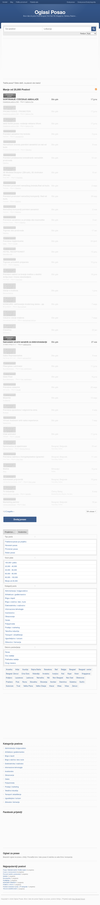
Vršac (67, 686)
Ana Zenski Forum (78, 899)
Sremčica (63, 682)
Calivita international (9, 505)
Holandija (36, 673)
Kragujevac (86, 673)
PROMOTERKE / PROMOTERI (17, 111)
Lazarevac (19, 677)
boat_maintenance (26, 369)
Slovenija (43, 682)
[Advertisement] (50, 59)
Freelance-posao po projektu (15, 541)
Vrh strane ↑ (91, 511)
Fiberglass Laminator (12, 366)
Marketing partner (11, 502)
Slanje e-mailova (10, 290)
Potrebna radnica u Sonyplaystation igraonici (23, 456)
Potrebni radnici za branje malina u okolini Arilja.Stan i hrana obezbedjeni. (22, 275)
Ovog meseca (10, 663)
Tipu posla (9, 536)
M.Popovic (6, 332)
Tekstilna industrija (12, 631)
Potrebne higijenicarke (13, 241)
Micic (4, 471)
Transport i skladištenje (14, 634)
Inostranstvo (9, 612)
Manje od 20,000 (11, 581)
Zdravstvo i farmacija (13, 642)
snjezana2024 (19, 136)
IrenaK (15, 244)
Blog (11, 2)
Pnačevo (9, 682)
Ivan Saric (19, 279)
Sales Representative (12, 355)
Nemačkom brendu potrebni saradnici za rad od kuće (24, 146)
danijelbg (28, 494)
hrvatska (46, 673)
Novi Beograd (58, 677)
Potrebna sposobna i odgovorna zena (20, 409)
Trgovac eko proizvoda (13, 230)
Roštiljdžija (6, 880)
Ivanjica (55, 673)
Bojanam (5, 412)
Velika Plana (28, 686)
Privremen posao (11, 549)
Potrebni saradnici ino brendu (16, 133)
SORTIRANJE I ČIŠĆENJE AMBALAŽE (21, 99)
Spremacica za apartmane (15, 446)
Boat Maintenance (8, 369)
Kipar (69, 673)
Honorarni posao (11, 545)
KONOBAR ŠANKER (9, 882)
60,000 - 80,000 (11, 573)
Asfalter (5, 876)
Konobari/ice (7, 878)
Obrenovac (80, 677)
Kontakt (5, 2)
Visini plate (9, 557)
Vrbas (59, 686)
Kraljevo (9, 677)
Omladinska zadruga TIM (11, 102)
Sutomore (9, 686)
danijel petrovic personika (11, 494)
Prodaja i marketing (12, 627)
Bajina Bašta (36, 669)
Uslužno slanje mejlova (13, 317)
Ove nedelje (9, 655)
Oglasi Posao (50, 12)
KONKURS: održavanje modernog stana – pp (23, 304)
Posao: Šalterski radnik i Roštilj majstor (14, 870)
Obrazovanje (10, 616)
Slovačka (33, 682)
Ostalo (7, 620)
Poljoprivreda (10, 623)
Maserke (7, 397)
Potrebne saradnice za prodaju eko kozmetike (24, 219)
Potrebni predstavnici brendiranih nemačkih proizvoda (23, 159)
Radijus (83, 33)
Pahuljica (28, 150)
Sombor (53, 682)
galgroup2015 (27, 358)
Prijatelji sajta (34, 2)
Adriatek (17, 437)
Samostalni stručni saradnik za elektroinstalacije (25, 341)
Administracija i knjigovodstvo (16, 591)
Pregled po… (9, 532)
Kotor (77, 673)
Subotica (73, 682)
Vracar (51, 686)
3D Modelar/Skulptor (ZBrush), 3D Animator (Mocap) (23, 173)
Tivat (18, 686)
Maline (6, 468)
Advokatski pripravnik (13, 479)
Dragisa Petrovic (8, 293)
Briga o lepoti (10, 598)
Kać (62, 673)
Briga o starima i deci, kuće (15, 601)
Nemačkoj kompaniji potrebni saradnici (21, 209)
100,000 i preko (11, 562)
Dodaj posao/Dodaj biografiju (87, 2)
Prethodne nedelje (12, 659)
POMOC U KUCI (8, 885)
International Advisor (29, 320)
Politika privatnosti (21, 2)
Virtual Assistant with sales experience (20, 420)
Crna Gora (25, 673)
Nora (23, 505)
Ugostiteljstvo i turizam (13, 638)
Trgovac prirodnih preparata (16, 262)
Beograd (72, 669)
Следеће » (10, 511)
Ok (93, 29)
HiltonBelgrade (7, 254)
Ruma (24, 682)
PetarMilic (19, 178)
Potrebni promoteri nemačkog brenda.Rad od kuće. (26, 185)
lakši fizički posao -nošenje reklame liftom (22, 123)
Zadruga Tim (29, 102)
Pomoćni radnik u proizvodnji (11, 874)
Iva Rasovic (6, 400)
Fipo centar (32, 482)
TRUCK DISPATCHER (10, 889)
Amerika (9, 669)
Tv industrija (8, 491)
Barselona (48, 669)
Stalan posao (10, 552)
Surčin (82, 682)
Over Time (19, 459)
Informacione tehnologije (14, 609)
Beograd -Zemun (12, 673)
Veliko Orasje (41, 686)
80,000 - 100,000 (11, 577)
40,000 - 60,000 (11, 570)
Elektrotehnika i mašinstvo (15, 605)
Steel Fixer (8, 376)
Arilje (17, 669)
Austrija (25, 669)
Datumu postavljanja (12, 647)
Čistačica (7, 329)
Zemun (74, 686)
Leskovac (30, 677)
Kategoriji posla (10, 586)
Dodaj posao (71, 2)
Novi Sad (69, 677)
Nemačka (40, 677)
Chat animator (9, 434)
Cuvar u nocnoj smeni (9, 872)
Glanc (5, 244)
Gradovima (22, 532)
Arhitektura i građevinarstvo (15, 594)
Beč (56, 669)
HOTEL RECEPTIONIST (14, 251)
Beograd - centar (85, 669)
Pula (17, 682)
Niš (48, 677)
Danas (7, 652)
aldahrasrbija (27, 344)
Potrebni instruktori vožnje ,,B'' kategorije (15, 887)
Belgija (63, 669)
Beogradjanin (22, 307)
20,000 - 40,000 (11, 566)
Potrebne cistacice (11, 387)
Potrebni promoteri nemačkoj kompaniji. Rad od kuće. (25, 197)
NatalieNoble (7, 423)
